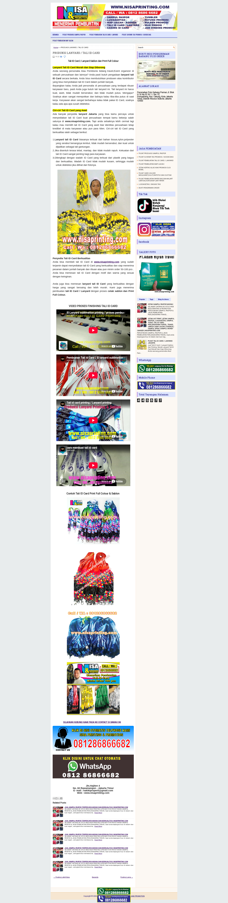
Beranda (56, 34)
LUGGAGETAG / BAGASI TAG (150, 184)
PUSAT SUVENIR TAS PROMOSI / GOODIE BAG (136, 34)
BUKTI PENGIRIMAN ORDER (149, 188)
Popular (142, 299)
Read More (98, 813)
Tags (151, 299)
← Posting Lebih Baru (61, 877)
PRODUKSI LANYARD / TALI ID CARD (76, 52)
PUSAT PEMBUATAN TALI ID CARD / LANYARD (103, 34)
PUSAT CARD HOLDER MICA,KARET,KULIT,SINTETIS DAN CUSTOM (155, 174)
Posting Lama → (126, 877)
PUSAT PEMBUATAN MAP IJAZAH (63, 40)
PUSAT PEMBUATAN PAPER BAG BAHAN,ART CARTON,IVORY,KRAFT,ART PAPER (156, 180)
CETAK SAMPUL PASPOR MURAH (160, 304)
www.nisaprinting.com (106, 262)
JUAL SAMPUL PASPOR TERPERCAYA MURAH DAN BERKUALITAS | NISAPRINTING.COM (96, 807)
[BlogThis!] (56, 798)
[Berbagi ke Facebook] (61, 798)
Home (55, 47)
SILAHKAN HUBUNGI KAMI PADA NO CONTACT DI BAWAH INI (98, 722)
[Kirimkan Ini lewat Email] (54, 798)
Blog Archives (163, 299)
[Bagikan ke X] (59, 798)
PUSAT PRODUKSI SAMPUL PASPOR (74, 34)
